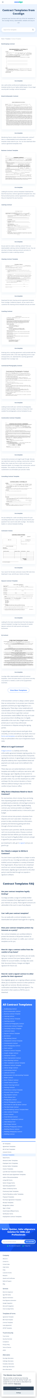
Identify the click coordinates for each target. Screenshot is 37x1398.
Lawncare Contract (9, 1073)
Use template (19, 81)
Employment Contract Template (13, 1041)
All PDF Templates (7, 1328)
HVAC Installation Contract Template (14, 1063)
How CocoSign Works (8, 1309)
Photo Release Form (9, 1097)
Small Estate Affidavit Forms (11, 1211)
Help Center (6, 1267)
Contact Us (5, 1261)
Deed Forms (6, 1158)
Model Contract (8, 1077)
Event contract (8, 1048)
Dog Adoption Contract (10, 1095)
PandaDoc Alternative (8, 1364)
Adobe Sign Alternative (8, 1366)
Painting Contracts (9, 1087)
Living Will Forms (7, 1180)
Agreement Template (8, 1317)
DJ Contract (4, 635)
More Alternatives (7, 1369)
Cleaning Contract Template (9, 259)
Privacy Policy (6, 1344)
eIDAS (4, 1350)
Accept (18, 1388)
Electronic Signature (8, 1292)
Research (5, 1275)
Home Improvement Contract (12, 1058)
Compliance (6, 1342)
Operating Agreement (9, 1186)
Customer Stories (7, 1272)
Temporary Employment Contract (13, 1119)
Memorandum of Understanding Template (16, 1075)
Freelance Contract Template (12, 1050)
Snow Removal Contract (11, 1117)
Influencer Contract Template (12, 1065)
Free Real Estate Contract (11, 1107)
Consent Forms (7, 1152)
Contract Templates (8, 1155)
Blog (4, 1284)
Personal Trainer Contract (11, 1092)
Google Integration (7, 1303)
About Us (5, 1258)
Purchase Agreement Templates (12, 1200)
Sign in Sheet (6, 1208)
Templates (7, 39)
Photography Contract (10, 1100)
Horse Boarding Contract (11, 1060)
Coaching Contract (6, 311)
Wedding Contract (9, 1134)
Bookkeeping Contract (8, 44)
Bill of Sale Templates (9, 1149)
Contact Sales (6, 1264)
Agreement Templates (9, 1146)
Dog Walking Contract (10, 1038)
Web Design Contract (10, 1124)
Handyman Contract (10, 1055)
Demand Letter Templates (10, 1160)
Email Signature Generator (9, 1300)
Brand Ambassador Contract (9, 96)
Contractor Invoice (6, 531)
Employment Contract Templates (12, 1216)
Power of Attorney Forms (10, 1188)
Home (2, 39)
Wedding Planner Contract (11, 1129)
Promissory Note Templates (11, 1191)
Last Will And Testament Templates (13, 1172)
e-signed (22, 843)
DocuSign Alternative (8, 1358)
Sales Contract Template (11, 1112)
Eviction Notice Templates (10, 1166)
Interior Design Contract (11, 1068)
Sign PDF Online (7, 1295)
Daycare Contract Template (9, 581)
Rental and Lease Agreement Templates (14, 1174)
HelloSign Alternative (8, 1361)
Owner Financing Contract (11, 1085)
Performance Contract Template (13, 1090)
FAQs (4, 1270)
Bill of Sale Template (8, 1319)
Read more (17, 1383)
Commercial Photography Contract (11, 365)
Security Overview (7, 1339)
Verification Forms (8, 1214)
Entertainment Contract (11, 1043)
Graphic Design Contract (11, 1053)
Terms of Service (7, 1347)
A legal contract (6, 751)
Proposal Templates (8, 1197)
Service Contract (9, 1114)
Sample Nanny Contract (11, 1082)
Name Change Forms (9, 1183)
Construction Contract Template (11, 418)
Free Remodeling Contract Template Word (16, 1109)
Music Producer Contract (11, 1080)
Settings (18, 1392)
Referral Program (7, 1281)
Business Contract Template (9, 150)
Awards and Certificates (9, 1278)
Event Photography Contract (12, 1046)
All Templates (7, 1143)
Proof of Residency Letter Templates (13, 1194)
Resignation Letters (8, 1205)
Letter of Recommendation (10, 1177)
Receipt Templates (8, 1202)
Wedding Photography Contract (13, 1126)
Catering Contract (6, 205)
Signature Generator (8, 1297)
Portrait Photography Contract (12, 1102)
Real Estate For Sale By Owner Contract (15, 1104)
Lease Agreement (7, 1325)
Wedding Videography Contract (13, 1131)
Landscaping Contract (10, 1070)
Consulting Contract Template (10, 476)
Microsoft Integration (8, 1306)
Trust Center (6, 1336)
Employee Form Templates (10, 1163)
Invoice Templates (8, 1169)
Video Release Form (9, 1122)
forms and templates (8, 736)
